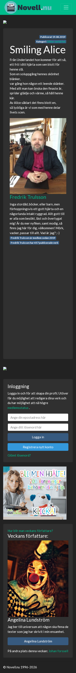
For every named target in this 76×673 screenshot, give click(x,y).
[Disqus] (38, 298)
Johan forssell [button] (58, 651)
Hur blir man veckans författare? (30, 531)
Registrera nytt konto (38, 447)
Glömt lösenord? (19, 455)
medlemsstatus (18, 408)
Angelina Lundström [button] (38, 641)
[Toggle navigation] (66, 7)
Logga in (38, 437)
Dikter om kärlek (56, 41)
